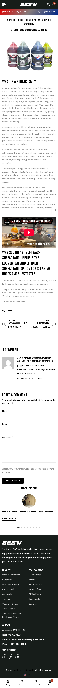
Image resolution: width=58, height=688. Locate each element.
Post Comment (13, 481)
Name (5, 411)
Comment (7, 437)
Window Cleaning (10, 585)
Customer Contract (11, 604)
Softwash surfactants (22, 281)
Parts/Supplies (9, 589)
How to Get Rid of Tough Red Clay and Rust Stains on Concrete (28, 511)
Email (5, 424)
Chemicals (7, 594)
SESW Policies (36, 594)
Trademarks (34, 599)
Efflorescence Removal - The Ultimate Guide (40, 327)
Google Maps (35, 575)
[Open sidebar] (55, 210)
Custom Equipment (11, 575)
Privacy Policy (35, 585)
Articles (32, 580)
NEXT (48, 320)
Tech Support (8, 609)
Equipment (7, 580)
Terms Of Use (35, 589)
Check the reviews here (14, 302)
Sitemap (33, 604)
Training (6, 599)
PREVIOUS (11, 320)
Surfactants (45, 98)
